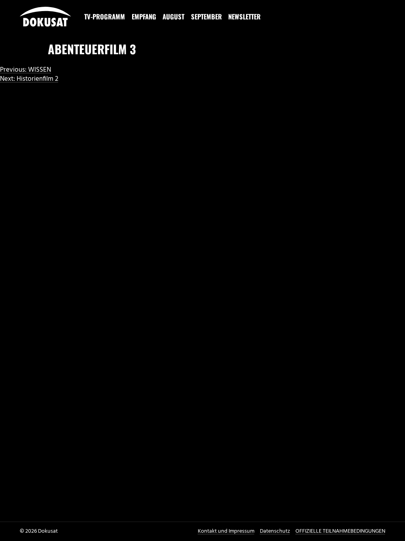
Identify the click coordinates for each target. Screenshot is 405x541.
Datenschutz (275, 531)
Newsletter (244, 16)
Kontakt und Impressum (226, 531)
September (206, 16)
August (173, 16)
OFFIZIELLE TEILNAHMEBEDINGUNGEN (340, 531)
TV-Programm (104, 16)
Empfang (144, 16)
